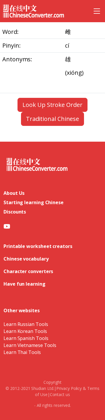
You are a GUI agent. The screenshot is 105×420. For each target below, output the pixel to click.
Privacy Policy (69, 388)
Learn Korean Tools (25, 331)
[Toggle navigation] (97, 11)
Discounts (15, 212)
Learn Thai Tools (22, 352)
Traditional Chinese (52, 119)
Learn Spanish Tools (26, 338)
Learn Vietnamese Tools (30, 345)
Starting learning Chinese (34, 202)
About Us (14, 193)
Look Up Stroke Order (52, 105)
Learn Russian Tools (26, 324)
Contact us (60, 394)
